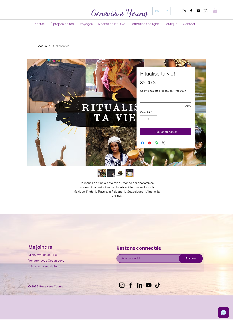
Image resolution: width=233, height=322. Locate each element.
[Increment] (154, 119)
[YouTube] (198, 11)
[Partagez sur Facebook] (142, 143)
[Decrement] (143, 119)
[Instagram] (205, 11)
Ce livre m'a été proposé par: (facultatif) (163, 90)
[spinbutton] (148, 119)
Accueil (43, 46)
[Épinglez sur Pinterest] (149, 143)
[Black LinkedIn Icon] (184, 11)
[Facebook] (191, 11)
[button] (215, 10)
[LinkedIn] (139, 285)
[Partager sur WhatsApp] (156, 143)
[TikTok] (157, 285)
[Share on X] (163, 143)
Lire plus (117, 195)
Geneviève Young (119, 12)
